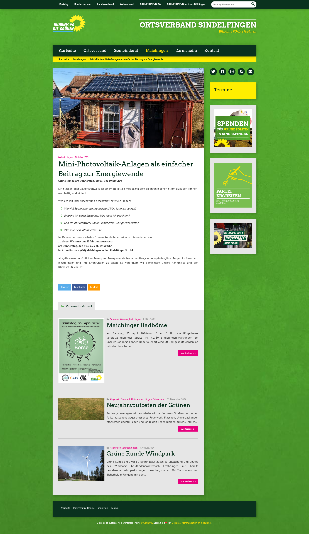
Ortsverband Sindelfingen (198, 25)
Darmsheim (186, 50)
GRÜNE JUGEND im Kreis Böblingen (186, 4)
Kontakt (211, 50)
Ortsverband (95, 50)
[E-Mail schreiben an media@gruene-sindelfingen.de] (250, 72)
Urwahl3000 (147, 522)
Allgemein (115, 399)
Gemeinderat (126, 50)
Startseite (67, 50)
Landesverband (105, 4)
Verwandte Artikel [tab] (79, 306)
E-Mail (94, 287)
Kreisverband (127, 4)
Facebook (79, 287)
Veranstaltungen (130, 447)
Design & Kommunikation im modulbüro (192, 522)
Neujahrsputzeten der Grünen (148, 405)
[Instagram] (232, 72)
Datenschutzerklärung (84, 507)
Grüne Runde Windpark (141, 453)
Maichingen (157, 50)
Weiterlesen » (188, 353)
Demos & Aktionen (119, 319)
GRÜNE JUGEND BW (150, 4)
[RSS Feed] (241, 72)
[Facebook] (222, 72)
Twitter (65, 287)
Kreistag (63, 4)
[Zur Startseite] (69, 31)
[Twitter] (213, 72)
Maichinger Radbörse (137, 325)
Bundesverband (82, 4)
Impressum (102, 507)
